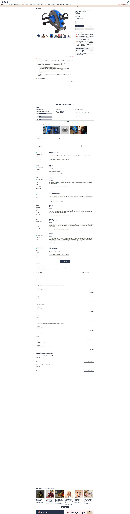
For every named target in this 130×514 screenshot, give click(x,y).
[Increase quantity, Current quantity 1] (79, 23)
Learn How (91, 42)
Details (87, 37)
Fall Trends (10, 4)
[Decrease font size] (73, 56)
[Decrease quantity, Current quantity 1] (76, 23)
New (6, 4)
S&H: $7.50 (77, 15)
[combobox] (68, 2)
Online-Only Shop (17, 4)
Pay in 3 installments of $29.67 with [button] (83, 34)
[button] (119, 2)
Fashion (31, 4)
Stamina (76, 12)
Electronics (53, 4)
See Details (83, 45)
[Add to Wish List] (92, 10)
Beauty (35, 4)
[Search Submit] (113, 2)
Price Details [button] (77, 16)
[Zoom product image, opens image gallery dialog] (37, 32)
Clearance (22, 4)
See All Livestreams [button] (65, 507)
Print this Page (72, 81)
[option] (65, 6)
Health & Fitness (68, 4)
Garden (27, 4)
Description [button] (40, 58)
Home (49, 4)
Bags (45, 4)
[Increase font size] (72, 56)
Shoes (42, 4)
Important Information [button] (42, 78)
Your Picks (3, 4)
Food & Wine (62, 4)
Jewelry (38, 4)
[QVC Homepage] (36, 8)
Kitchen (57, 4)
